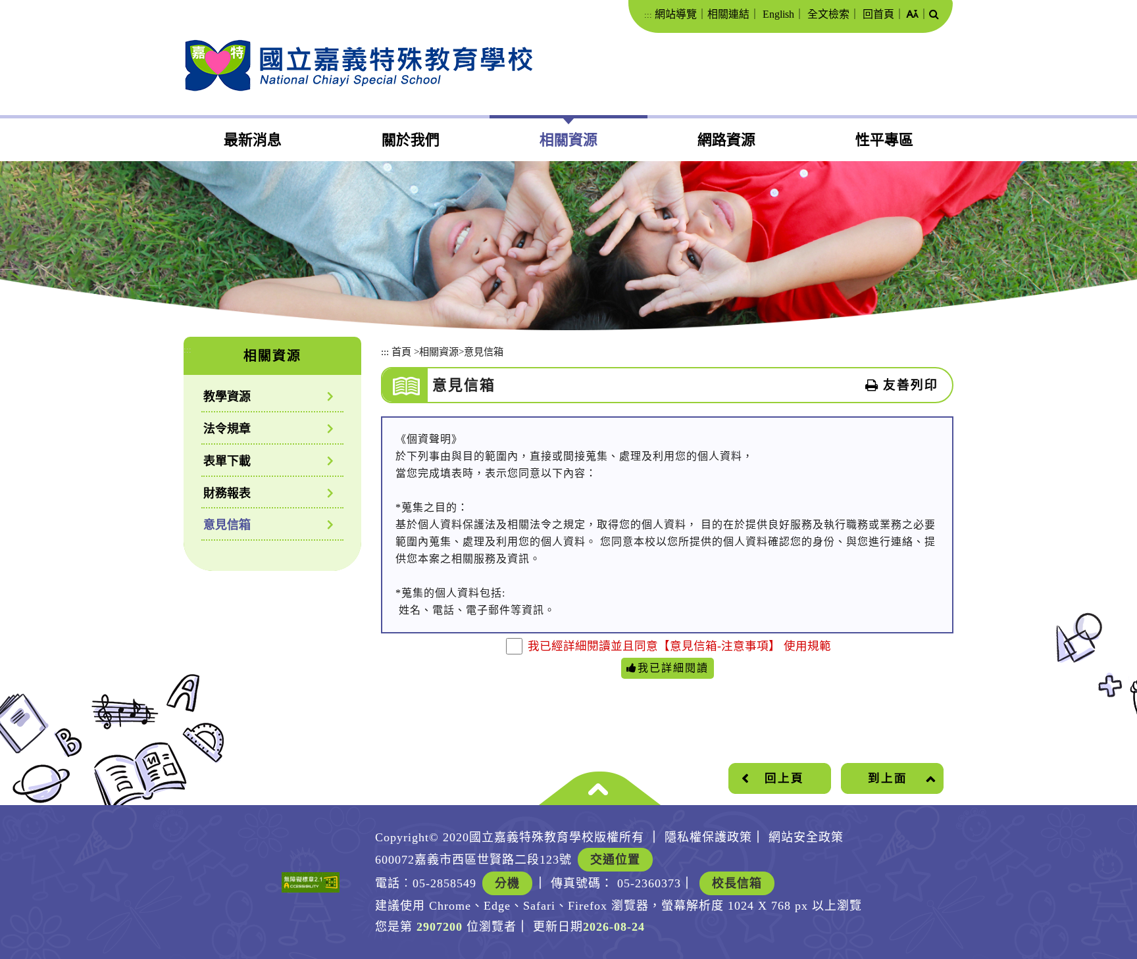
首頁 (401, 351)
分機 (507, 883)
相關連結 (728, 14)
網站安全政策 (806, 837)
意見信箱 (227, 524)
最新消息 (253, 140)
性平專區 (884, 140)
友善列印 (910, 385)
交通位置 (615, 859)
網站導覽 (676, 14)
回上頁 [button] (784, 778)
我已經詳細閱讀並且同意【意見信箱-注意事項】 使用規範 (679, 645)
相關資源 (568, 140)
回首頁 (878, 14)
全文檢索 (828, 14)
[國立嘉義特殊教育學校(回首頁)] (358, 65)
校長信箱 (737, 883)
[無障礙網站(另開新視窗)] (310, 882)
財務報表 (227, 493)
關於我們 (411, 140)
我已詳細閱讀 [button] (673, 668)
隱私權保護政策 (708, 837)
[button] (912, 15)
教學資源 (227, 396)
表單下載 (227, 461)
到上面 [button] (887, 778)
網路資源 (726, 140)
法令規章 (227, 428)
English (778, 14)
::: (648, 15)
